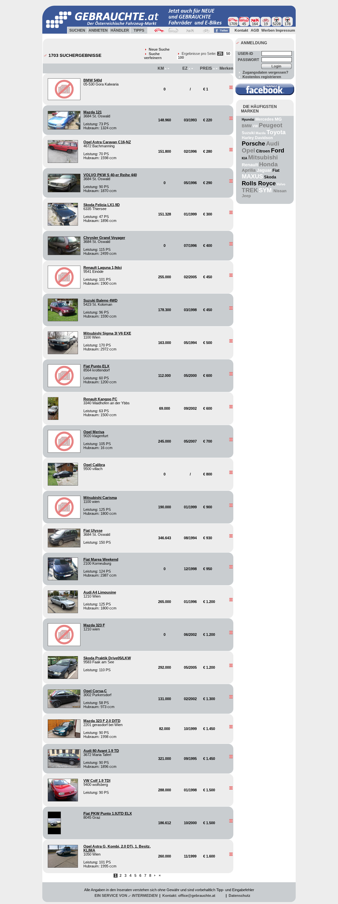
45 (244, 24)
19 (266, 24)
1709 (233, 24)
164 (255, 24)
